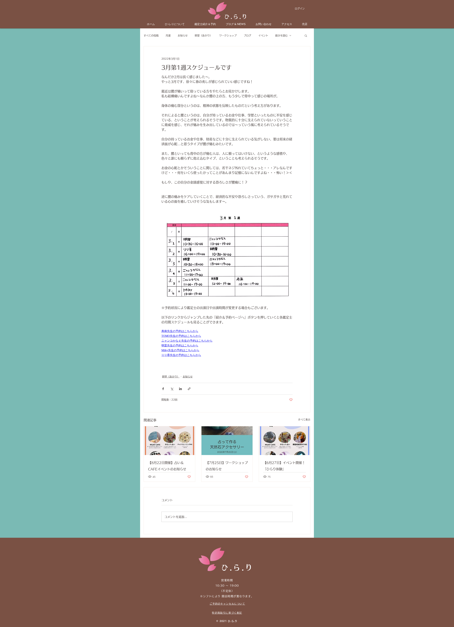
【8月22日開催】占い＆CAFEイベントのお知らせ (167, 466)
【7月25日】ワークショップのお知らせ (227, 466)
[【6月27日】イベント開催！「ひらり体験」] (284, 440)
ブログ (247, 35)
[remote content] (192, 331)
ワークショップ (228, 35)
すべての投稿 (151, 35)
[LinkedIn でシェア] (180, 388)
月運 (168, 35)
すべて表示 (304, 419)
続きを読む (281, 35)
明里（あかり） (203, 35)
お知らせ (183, 35)
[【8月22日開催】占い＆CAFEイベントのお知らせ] (169, 440)
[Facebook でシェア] (163, 388)
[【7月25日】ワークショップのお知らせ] (227, 440)
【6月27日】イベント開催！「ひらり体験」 (284, 466)
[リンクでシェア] (189, 388)
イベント (263, 35)
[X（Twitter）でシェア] (171, 388)
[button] (306, 35)
